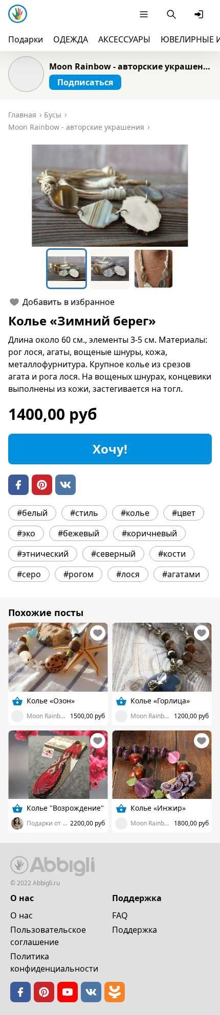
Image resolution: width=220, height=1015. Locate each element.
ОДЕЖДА (70, 39)
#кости (172, 553)
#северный (113, 553)
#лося (128, 574)
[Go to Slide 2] (110, 268)
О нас (21, 915)
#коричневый (149, 533)
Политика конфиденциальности (54, 962)
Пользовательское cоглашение (48, 936)
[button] (110, 196)
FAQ (120, 915)
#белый (32, 512)
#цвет (183, 512)
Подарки (25, 39)
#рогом (78, 574)
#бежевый (78, 533)
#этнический (43, 553)
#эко (26, 533)
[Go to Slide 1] (66, 268)
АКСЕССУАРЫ (124, 39)
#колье (135, 512)
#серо (29, 574)
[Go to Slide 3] (153, 268)
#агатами (181, 574)
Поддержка (134, 929)
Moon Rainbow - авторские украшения (130, 66)
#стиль (84, 512)
